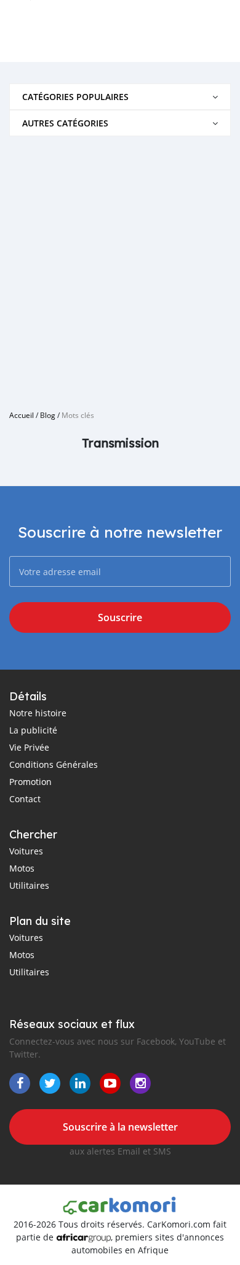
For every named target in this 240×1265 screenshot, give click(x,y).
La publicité (33, 730)
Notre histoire (37, 713)
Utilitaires (29, 885)
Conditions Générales (53, 764)
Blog (47, 415)
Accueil (21, 415)
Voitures (26, 851)
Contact (25, 799)
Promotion (30, 781)
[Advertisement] (120, 268)
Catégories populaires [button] (75, 97)
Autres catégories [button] (65, 123)
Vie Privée (29, 747)
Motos (21, 868)
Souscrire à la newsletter (120, 1127)
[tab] (120, 96)
